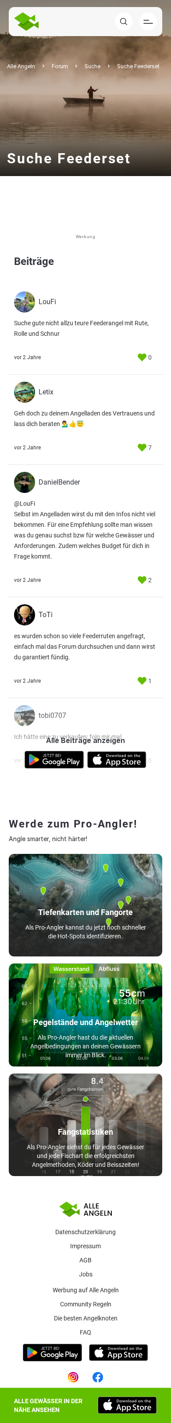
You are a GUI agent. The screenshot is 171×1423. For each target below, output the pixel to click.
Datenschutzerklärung (85, 1231)
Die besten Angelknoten (86, 1318)
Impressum (85, 1246)
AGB (85, 1260)
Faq (85, 1332)
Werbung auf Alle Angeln (86, 1290)
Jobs (86, 1274)
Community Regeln (85, 1304)
